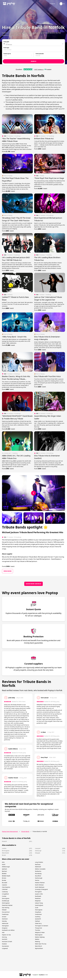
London (4, 848)
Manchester (5, 853)
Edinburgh (38, 850)
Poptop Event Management (10, 831)
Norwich (4, 841)
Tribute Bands (25, 831)
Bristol (4, 855)
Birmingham (5, 850)
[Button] (17, 123)
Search (53, 3)
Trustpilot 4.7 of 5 (40, 975)
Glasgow (37, 853)
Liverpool (37, 848)
